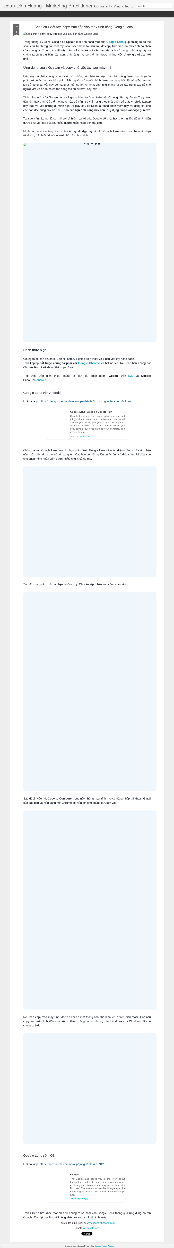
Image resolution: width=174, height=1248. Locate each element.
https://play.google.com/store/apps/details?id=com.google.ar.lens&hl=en (85, 401)
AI (84, 1228)
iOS (130, 375)
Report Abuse (107, 1245)
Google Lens (115, 41)
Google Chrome (89, 363)
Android (41, 380)
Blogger (98, 1245)
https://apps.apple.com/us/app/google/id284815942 (72, 1164)
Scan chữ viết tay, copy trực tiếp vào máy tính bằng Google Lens (84, 26)
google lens (93, 1228)
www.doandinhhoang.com (101, 1222)
